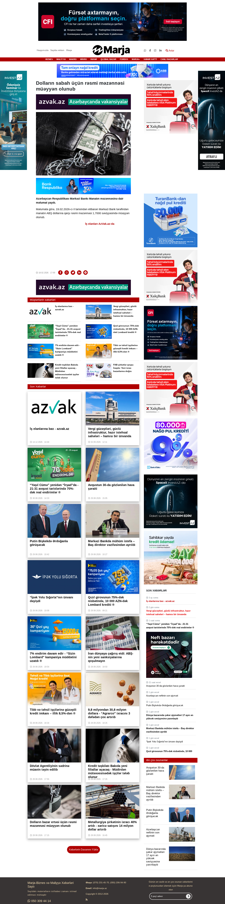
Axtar (171, 50)
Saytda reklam (57, 50)
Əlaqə (69, 50)
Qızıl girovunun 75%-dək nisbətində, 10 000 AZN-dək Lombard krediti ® (126, 329)
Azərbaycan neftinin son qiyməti (162, 695)
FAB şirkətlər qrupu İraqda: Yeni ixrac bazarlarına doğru (123, 368)
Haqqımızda (43, 50)
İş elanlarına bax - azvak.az (160, 601)
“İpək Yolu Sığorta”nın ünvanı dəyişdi (164, 741)
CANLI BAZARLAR (169, 59)
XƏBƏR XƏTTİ (150, 59)
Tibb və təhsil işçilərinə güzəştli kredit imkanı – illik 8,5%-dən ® (125, 348)
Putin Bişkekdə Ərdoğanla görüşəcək (164, 705)
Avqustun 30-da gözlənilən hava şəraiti (165, 685)
